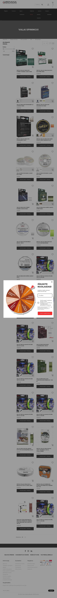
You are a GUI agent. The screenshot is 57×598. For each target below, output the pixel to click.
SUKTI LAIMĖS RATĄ (45, 313)
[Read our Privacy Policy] (51, 307)
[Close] (52, 282)
